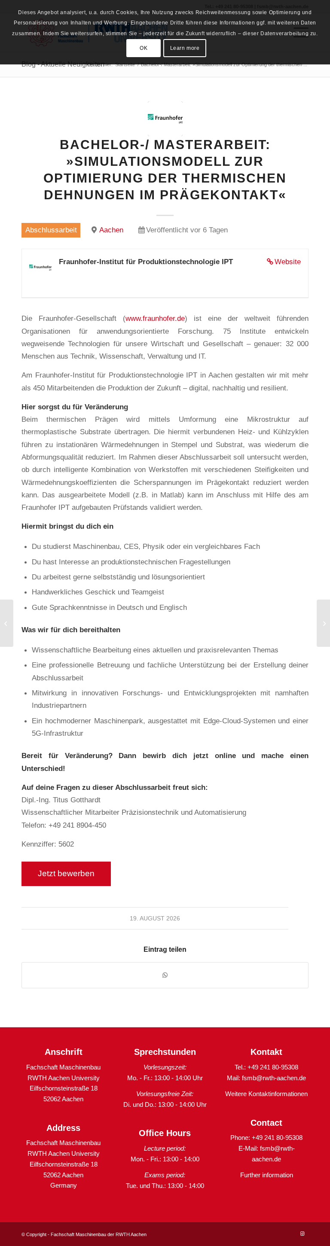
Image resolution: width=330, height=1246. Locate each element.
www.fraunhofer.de (155, 318)
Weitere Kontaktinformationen (266, 1093)
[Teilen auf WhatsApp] (165, 975)
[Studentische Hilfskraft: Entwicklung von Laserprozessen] (323, 623)
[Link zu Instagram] (302, 1233)
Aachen (111, 229)
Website (288, 261)
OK (143, 48)
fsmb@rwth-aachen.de (274, 1077)
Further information (266, 1175)
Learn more (185, 48)
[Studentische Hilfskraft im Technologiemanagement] (6, 623)
